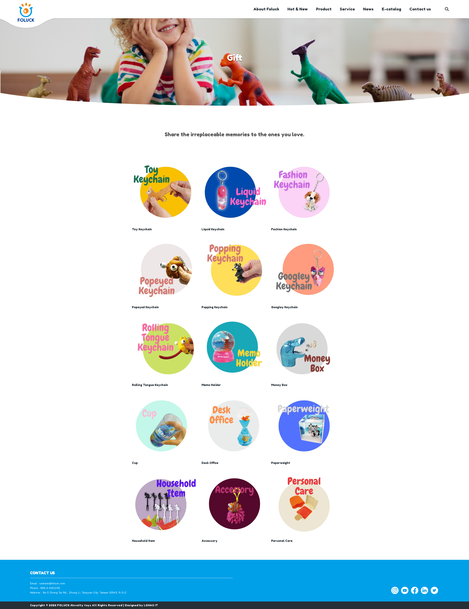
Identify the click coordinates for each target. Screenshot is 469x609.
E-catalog (391, 9)
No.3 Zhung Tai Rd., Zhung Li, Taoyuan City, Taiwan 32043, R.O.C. (85, 592)
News (368, 9)
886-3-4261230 (50, 587)
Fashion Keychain (284, 229)
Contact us (420, 9)
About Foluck (266, 9)
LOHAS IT (151, 605)
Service (347, 9)
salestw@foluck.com (52, 583)
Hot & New (297, 9)
